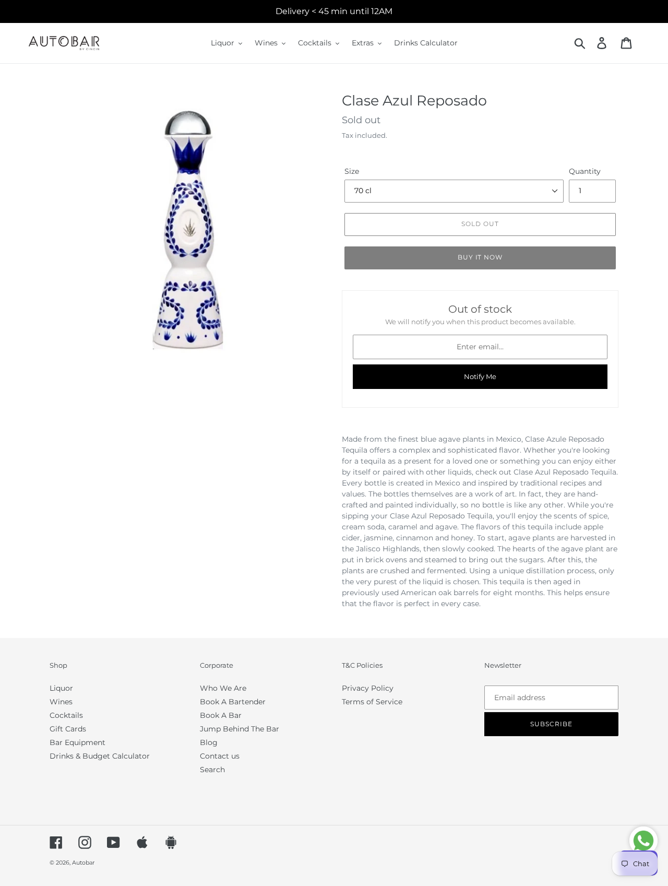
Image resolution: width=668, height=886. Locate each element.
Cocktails (66, 715)
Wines (61, 701)
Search (212, 769)
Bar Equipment (77, 742)
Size (351, 171)
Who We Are (223, 688)
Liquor (61, 688)
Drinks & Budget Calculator (100, 756)
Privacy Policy (367, 688)
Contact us (220, 756)
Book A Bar (221, 715)
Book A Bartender (233, 701)
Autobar (83, 862)
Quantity (585, 171)
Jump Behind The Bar (239, 729)
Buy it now (480, 257)
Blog (209, 742)
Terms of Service (372, 701)
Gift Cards (68, 729)
